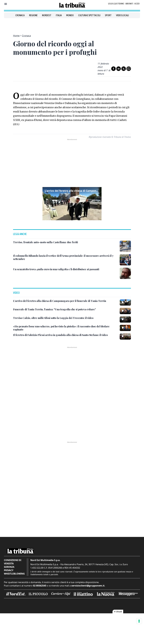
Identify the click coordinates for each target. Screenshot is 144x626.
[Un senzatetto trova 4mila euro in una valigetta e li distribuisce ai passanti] (125, 273)
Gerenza (9, 566)
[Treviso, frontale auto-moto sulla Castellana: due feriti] (125, 246)
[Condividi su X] (123, 68)
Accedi (137, 4)
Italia (59, 15)
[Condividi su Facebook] (113, 68)
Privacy (8, 570)
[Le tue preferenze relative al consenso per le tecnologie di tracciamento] (139, 621)
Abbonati (129, 4)
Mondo (70, 15)
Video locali (122, 15)
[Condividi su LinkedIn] (118, 68)
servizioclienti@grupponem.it (87, 585)
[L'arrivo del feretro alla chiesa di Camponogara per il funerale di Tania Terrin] (125, 302)
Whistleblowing (14, 573)
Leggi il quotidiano (116, 4)
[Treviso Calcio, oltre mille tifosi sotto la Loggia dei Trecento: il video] (125, 319)
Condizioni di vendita (12, 562)
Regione (33, 15)
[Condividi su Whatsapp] (128, 68)
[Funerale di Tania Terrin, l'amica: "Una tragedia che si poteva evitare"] (125, 311)
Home (16, 35)
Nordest (46, 15)
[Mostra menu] (5, 4)
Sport (108, 15)
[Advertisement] (72, 24)
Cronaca (20, 15)
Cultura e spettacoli (89, 15)
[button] (72, 204)
